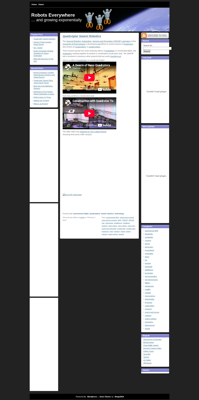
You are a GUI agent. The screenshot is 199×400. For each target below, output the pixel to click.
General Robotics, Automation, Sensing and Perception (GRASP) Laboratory (98, 41)
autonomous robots (127, 217)
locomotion (149, 273)
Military (147, 283)
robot (111, 231)
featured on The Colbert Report (93, 132)
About (41, 4)
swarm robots (113, 234)
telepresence (150, 325)
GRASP (125, 220)
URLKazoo (147, 363)
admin (82, 217)
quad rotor (131, 226)
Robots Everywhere (53, 15)
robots (123, 231)
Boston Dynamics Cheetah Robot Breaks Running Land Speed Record (44, 75)
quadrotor (105, 231)
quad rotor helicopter (109, 228)
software (148, 315)
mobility (147, 289)
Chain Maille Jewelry (151, 345)
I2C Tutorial (38, 48)
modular (148, 293)
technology (119, 214)
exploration (149, 253)
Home (34, 4)
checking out (115, 56)
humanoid (148, 266)
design (147, 244)
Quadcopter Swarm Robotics (45, 39)
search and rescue (152, 312)
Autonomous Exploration (152, 339)
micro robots (112, 226)
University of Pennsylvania (74, 44)
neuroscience (150, 296)
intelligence (118, 223)
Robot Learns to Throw (42, 97)
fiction (147, 257)
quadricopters (94, 47)
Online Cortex (148, 351)
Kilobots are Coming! (41, 100)
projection (148, 302)
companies (149, 237)
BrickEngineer (148, 342)
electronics (149, 247)
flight (119, 220)
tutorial (147, 328)
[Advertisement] (42, 155)
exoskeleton (149, 250)
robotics (117, 231)
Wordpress (92, 397)
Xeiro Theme (105, 397)
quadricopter (130, 228)
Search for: (148, 45)
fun (146, 260)
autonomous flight (81, 214)
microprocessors (151, 280)
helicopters (109, 223)
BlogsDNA (119, 397)
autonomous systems (109, 220)
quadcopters (80, 47)
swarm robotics (107, 214)
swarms (121, 234)
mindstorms (149, 286)
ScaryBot (146, 354)
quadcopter (121, 228)
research (148, 309)
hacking (148, 263)
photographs (149, 299)
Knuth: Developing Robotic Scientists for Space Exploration (43, 53)
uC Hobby (147, 360)
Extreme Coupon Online (152, 348)
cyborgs (148, 240)
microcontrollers (151, 276)
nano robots (122, 226)
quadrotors (128, 44)
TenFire (146, 357)
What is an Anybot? (41, 104)
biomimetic (149, 234)
